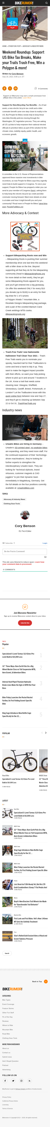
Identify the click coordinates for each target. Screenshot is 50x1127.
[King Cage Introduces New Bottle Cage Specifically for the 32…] (7, 850)
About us (5, 1048)
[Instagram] (21, 1080)
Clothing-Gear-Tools (12, 504)
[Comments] (36, 88)
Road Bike (5, 775)
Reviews (5, 1021)
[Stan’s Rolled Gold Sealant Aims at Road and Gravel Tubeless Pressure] (7, 936)
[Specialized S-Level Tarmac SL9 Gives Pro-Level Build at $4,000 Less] (19, 760)
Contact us (6, 1052)
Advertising (6, 1069)
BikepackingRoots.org (35, 274)
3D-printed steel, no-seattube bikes (31, 448)
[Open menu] (3, 3)
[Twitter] (12, 1080)
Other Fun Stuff (8, 1013)
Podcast (5, 1065)
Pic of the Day (7, 1017)
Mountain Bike (17, 915)
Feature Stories (8, 1008)
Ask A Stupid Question (10, 1061)
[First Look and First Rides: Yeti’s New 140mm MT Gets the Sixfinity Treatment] (7, 919)
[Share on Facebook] (4, 88)
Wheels (16, 898)
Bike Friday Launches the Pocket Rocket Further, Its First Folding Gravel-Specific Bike (17, 700)
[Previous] (42, 733)
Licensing (5, 1105)
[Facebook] (4, 1080)
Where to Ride (7, 1025)
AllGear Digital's (20, 1089)
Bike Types (6, 1000)
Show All (7, 953)
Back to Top (37, 981)
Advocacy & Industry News (14, 499)
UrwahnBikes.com (25, 488)
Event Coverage (8, 1004)
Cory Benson (17, 74)
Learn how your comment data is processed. (23, 563)
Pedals (15, 881)
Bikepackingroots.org (15, 314)
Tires (15, 932)
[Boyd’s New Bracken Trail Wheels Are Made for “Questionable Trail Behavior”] (7, 902)
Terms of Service (7, 1108)
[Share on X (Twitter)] (10, 88)
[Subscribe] (29, 1080)
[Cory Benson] (25, 516)
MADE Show (43, 775)
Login (44, 543)
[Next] (46, 733)
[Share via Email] (15, 88)
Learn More (27, 98)
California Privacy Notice (10, 1101)
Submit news (7, 1057)
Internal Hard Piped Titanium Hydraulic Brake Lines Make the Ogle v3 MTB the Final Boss (18, 684)
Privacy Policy (6, 1097)
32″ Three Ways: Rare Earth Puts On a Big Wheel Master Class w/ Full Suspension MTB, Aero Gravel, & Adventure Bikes (19, 669)
